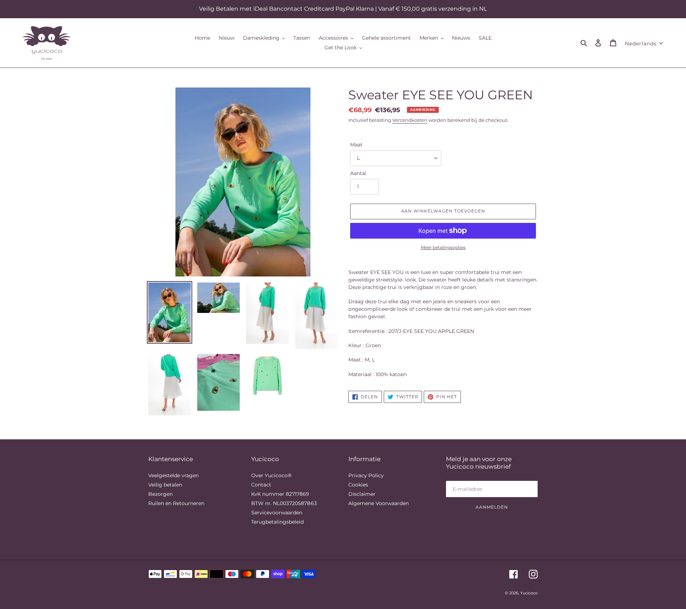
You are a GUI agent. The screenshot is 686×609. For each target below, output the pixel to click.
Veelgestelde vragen (173, 475)
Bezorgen (160, 494)
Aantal (358, 173)
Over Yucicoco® (271, 475)
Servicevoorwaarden (276, 512)
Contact (261, 484)
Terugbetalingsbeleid (277, 522)
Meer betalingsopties (443, 247)
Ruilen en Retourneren (176, 503)
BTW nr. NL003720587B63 (284, 503)
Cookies (358, 484)
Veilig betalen (165, 484)
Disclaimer (362, 494)
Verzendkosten (409, 120)
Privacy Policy (366, 475)
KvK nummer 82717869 (280, 494)
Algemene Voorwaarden (378, 503)
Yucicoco (529, 592)
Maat (356, 144)
